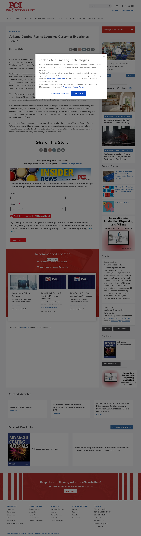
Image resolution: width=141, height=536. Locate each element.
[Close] (104, 56)
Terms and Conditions (55, 78)
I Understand (79, 93)
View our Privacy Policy (73, 87)
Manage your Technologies (60, 93)
